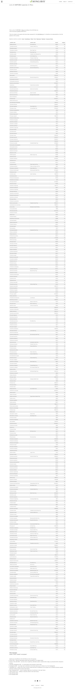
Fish (35, 39)
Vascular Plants (49, 39)
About (65, 1)
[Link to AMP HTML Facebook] (37, 681)
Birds (32, 39)
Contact (70, 1)
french (14, 654)
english (10, 654)
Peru (23, 30)
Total (23, 39)
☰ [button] (2, 1)
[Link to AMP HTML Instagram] (35, 681)
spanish (18, 654)
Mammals (39, 39)
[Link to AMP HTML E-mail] (40, 681)
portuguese (23, 654)
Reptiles (43, 39)
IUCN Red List (40, 34)
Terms (42, 685)
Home (60, 1)
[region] (37, 16)
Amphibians (27, 39)
